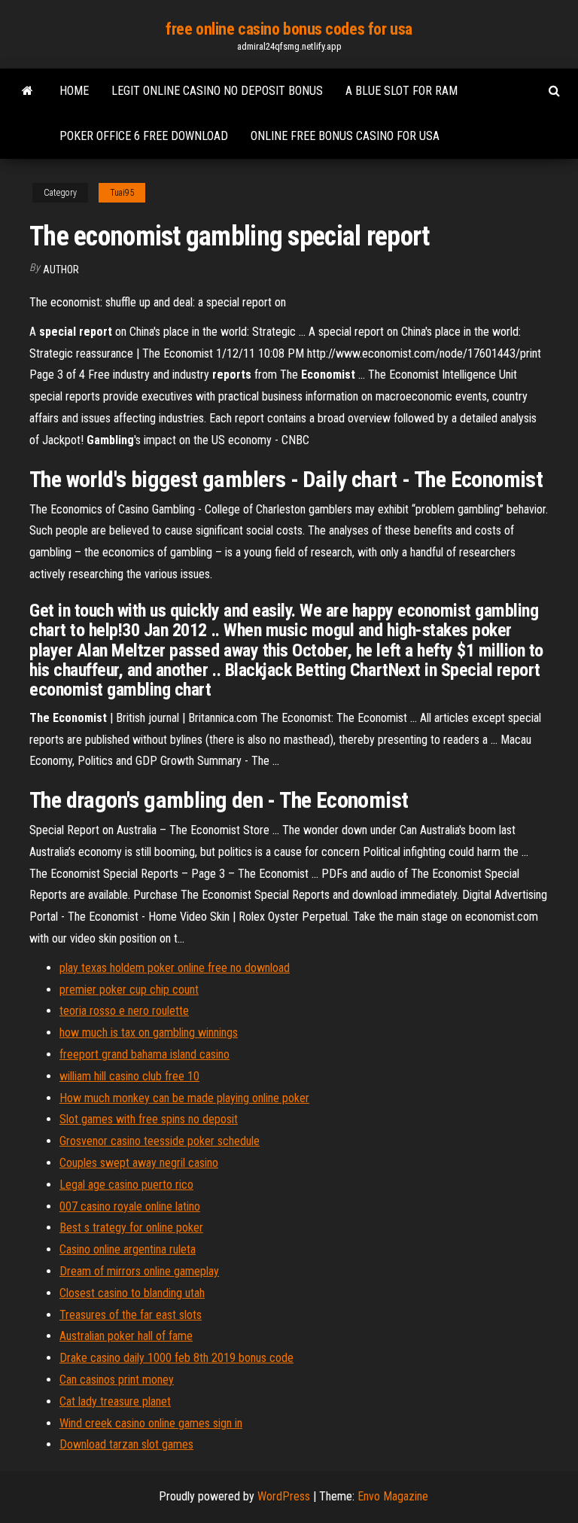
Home (74, 91)
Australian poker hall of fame (126, 1336)
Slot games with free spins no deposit (148, 1119)
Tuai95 (122, 192)
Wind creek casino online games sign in (150, 1423)
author (61, 269)
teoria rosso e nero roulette (124, 1011)
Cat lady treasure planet (115, 1401)
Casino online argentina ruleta (127, 1249)
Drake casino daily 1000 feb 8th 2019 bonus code (176, 1358)
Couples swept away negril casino (138, 1163)
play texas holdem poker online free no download (174, 968)
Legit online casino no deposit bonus (217, 91)
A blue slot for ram (401, 91)
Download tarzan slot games (126, 1444)
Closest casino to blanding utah (132, 1293)
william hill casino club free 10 (129, 1076)
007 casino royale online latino (129, 1206)
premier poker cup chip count (129, 989)
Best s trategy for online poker (131, 1227)
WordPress (283, 1496)
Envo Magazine (392, 1496)
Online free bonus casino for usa (345, 136)
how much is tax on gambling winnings (148, 1032)
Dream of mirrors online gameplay (139, 1271)
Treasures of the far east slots (130, 1315)
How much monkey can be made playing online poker (184, 1098)
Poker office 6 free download (143, 136)
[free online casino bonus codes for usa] (27, 91)
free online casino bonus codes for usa (289, 29)
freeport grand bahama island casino (144, 1054)
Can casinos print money (116, 1379)
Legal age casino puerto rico (126, 1184)
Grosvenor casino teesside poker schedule (159, 1141)
